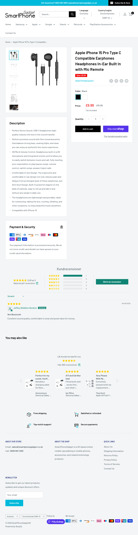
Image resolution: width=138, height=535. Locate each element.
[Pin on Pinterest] (116, 81)
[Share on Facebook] (111, 81)
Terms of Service (112, 464)
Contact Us (10, 33)
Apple (35, 24)
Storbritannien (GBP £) (31, 516)
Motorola (78, 24)
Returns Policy (111, 455)
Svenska (10, 516)
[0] (130, 14)
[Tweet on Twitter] (121, 81)
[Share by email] (126, 81)
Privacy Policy (110, 459)
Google (48, 24)
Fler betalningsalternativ (115, 136)
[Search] (72, 14)
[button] (54, 276)
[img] (14, 303)
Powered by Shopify (13, 526)
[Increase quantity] (103, 119)
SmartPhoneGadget (84, 81)
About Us (108, 446)
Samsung (20, 24)
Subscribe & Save (122, 3)
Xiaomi (63, 24)
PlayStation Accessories (101, 24)
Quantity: (79, 119)
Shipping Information (114, 451)
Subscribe (14, 503)
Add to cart (88, 129)
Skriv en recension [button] (112, 281)
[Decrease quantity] (88, 119)
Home (8, 24)
